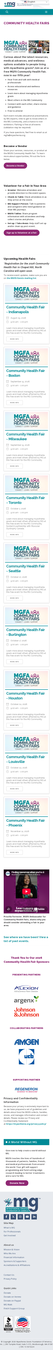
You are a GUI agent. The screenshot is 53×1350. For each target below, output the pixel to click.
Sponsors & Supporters (15, 1261)
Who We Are (10, 1253)
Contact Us (9, 1275)
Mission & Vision (12, 1249)
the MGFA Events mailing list (21, 278)
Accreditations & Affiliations (17, 1265)
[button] (7, 12)
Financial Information (14, 1257)
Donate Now (17, 1183)
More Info (14, 339)
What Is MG (9, 1227)
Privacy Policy (10, 1278)
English (31, 2)
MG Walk (8, 1304)
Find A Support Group (14, 1308)
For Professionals (12, 1231)
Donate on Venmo (12, 1296)
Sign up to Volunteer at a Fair (22, 232)
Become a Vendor (15, 165)
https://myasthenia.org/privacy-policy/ (26, 1124)
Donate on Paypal (12, 1300)
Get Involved (10, 1235)
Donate (7, 1293)
